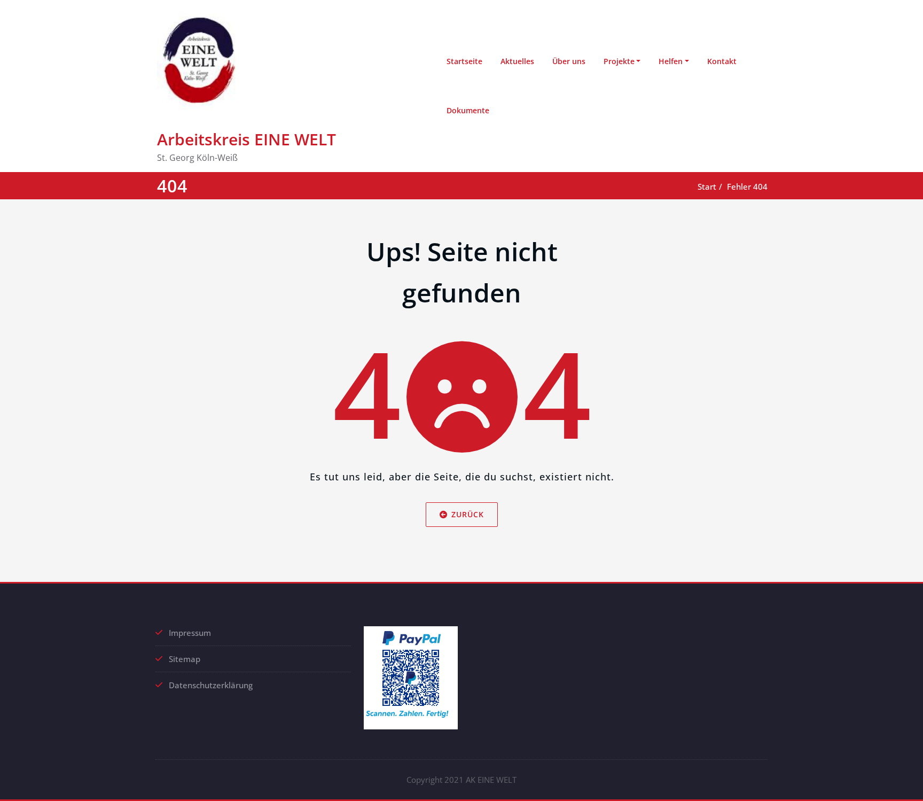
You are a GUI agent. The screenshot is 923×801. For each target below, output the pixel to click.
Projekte (619, 61)
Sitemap (184, 659)
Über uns (568, 61)
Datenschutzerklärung (211, 685)
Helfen (671, 61)
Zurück (467, 514)
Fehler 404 (747, 186)
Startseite (464, 61)
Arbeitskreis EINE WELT (246, 139)
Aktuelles (517, 61)
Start (707, 186)
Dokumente (468, 110)
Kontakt (722, 61)
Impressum (190, 632)
